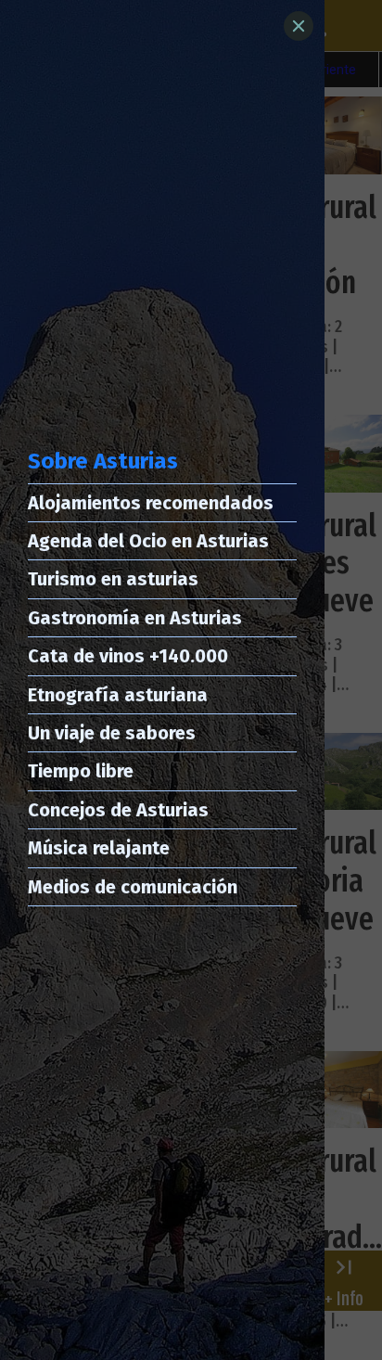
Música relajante (99, 848)
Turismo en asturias (113, 579)
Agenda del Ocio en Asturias (148, 541)
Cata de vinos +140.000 (128, 656)
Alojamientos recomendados (151, 503)
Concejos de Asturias (118, 810)
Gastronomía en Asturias (135, 618)
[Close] (298, 26)
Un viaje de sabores (112, 733)
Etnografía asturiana (118, 695)
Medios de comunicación (132, 887)
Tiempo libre (81, 771)
